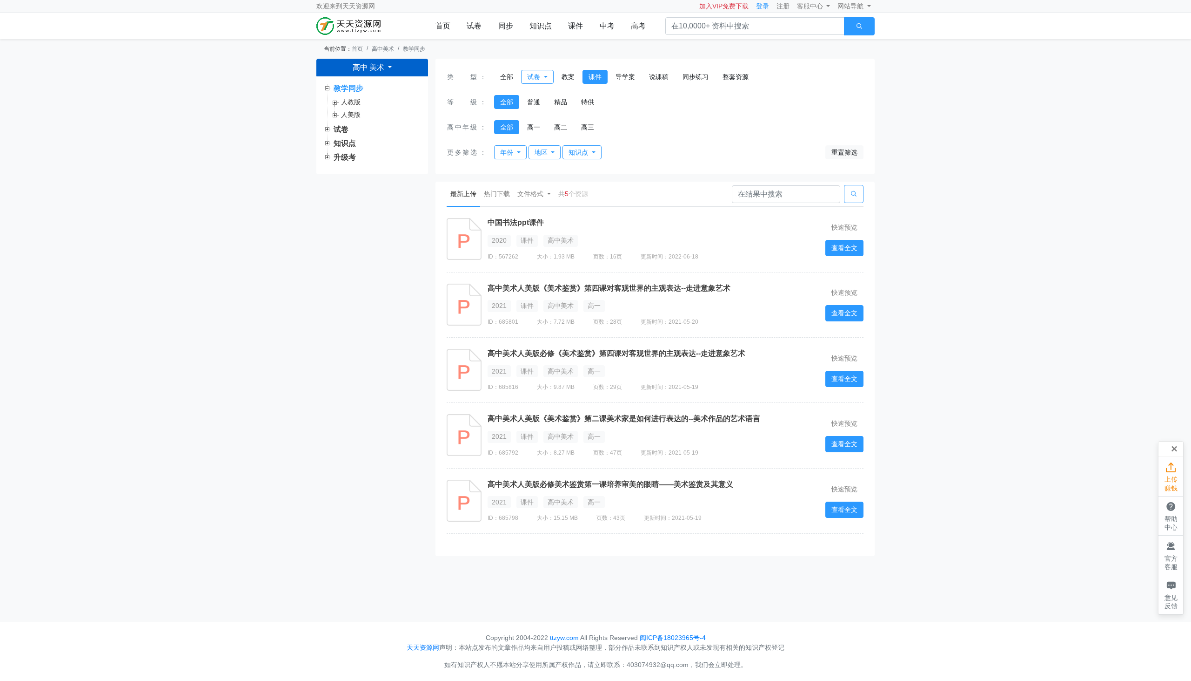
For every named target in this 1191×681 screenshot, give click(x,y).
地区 (542, 152)
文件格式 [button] (531, 193)
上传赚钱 (1171, 476)
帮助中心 (1171, 516)
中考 (607, 26)
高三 (587, 127)
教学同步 (414, 49)
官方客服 (1171, 555)
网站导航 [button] (851, 6)
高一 (533, 127)
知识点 (540, 26)
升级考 (345, 157)
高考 (638, 26)
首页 (442, 26)
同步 (505, 26)
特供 (587, 102)
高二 (560, 127)
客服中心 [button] (811, 6)
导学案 (625, 77)
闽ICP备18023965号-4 (673, 637)
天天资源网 (358, 6)
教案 (568, 77)
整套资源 (736, 77)
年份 (507, 152)
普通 (533, 102)
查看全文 (844, 248)
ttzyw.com (564, 637)
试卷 (474, 26)
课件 (575, 26)
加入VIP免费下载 (724, 6)
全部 (506, 77)
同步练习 (695, 77)
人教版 (351, 102)
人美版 (351, 114)
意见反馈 (1171, 594)
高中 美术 (369, 67)
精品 (560, 102)
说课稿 (659, 77)
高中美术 (383, 49)
